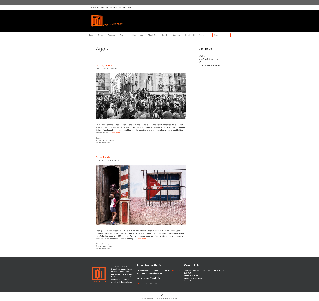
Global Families (104, 157)
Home (90, 35)
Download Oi (190, 35)
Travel (122, 35)
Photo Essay (106, 244)
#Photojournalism (105, 65)
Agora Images (108, 246)
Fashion (132, 35)
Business (176, 35)
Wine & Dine (152, 35)
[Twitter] (162, 295)
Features (111, 35)
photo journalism (109, 140)
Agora (100, 140)
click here (174, 270)
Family (165, 35)
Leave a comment (104, 142)
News (100, 35)
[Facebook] (157, 295)
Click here (141, 283)
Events (201, 35)
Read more (115, 133)
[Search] (228, 35)
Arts (141, 35)
